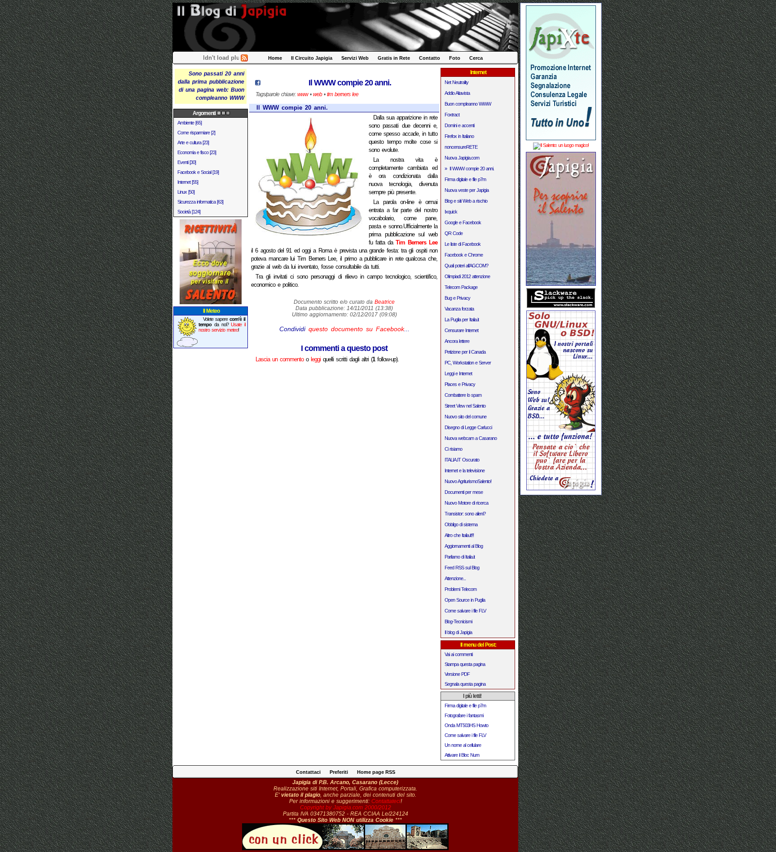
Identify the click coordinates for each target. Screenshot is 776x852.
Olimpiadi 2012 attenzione (467, 276)
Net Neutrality (456, 82)
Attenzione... (455, 578)
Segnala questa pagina (465, 684)
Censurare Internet (461, 330)
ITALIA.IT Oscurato (462, 459)
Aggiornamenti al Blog (464, 546)
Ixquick (451, 211)
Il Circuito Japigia (311, 58)
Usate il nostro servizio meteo (222, 327)
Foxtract (452, 114)
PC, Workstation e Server (468, 362)
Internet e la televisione (465, 470)
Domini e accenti (459, 125)
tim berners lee (342, 94)
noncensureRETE (461, 147)
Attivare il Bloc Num (462, 755)
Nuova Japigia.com (462, 157)
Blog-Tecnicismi (458, 621)
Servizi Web (355, 58)
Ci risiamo (453, 449)
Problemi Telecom (460, 589)
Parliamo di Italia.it (460, 556)
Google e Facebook (463, 222)
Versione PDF (457, 674)
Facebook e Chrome (464, 254)
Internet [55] (187, 182)
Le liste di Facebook (463, 244)
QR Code (454, 233)
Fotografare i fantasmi (464, 715)
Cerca (476, 58)
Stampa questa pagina (465, 664)
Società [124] (188, 211)
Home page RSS (376, 772)
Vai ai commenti (458, 654)
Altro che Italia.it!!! (459, 535)
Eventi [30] (186, 162)
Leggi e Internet (458, 373)
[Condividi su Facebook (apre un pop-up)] (257, 83)
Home (275, 58)
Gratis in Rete (394, 58)
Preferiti (339, 772)
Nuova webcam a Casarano (471, 438)
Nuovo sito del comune (465, 416)
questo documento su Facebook (356, 329)
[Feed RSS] (244, 59)
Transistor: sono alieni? (465, 513)
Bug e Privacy (457, 298)
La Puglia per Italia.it (462, 319)
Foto (454, 58)
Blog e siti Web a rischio (466, 201)
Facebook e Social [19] (198, 172)
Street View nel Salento (465, 405)
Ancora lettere (457, 341)
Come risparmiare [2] (196, 132)
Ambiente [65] (189, 122)
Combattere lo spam (463, 395)
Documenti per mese (464, 492)
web (317, 94)
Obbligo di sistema (461, 524)
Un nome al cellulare (463, 745)
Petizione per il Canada (465, 352)
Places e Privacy (460, 384)
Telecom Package (461, 287)
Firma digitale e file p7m (465, 179)
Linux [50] (185, 192)
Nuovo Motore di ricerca (466, 503)
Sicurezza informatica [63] (200, 201)
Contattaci (308, 772)
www (302, 94)
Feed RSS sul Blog (462, 567)
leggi (316, 359)
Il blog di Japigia (458, 632)
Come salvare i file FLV (465, 610)
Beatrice (385, 302)
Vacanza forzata (459, 308)
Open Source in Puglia (465, 600)
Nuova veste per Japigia (467, 190)
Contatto (429, 58)
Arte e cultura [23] (193, 142)
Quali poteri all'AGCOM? (466, 265)
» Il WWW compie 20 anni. (469, 168)
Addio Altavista (457, 93)
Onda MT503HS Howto (466, 725)
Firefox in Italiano (459, 136)
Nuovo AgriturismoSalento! (468, 481)
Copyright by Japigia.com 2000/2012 (345, 807)
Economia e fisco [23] (196, 152)
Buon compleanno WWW (468, 103)
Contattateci (386, 801)
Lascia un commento (280, 359)
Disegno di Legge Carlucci (468, 427)
